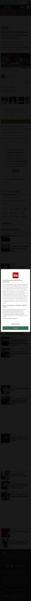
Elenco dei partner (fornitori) (10, 318)
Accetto (15, 328)
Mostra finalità (15, 323)
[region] (15, 300)
